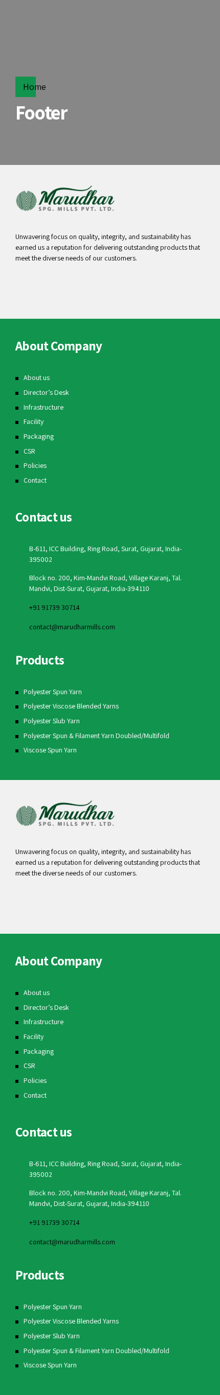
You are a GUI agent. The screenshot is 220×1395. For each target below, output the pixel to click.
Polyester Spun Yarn (53, 691)
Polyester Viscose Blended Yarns (71, 706)
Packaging (39, 436)
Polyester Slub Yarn (52, 720)
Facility (33, 421)
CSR (29, 451)
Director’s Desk (46, 392)
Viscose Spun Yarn (50, 749)
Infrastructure (43, 407)
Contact (35, 480)
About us (37, 377)
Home (34, 86)
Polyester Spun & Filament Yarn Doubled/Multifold (96, 735)
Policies (35, 465)
